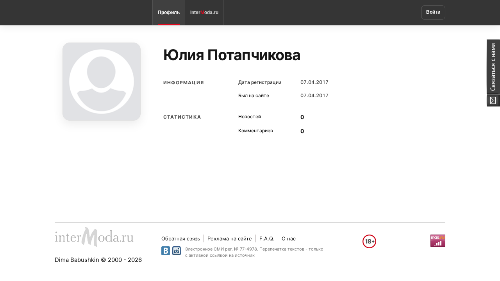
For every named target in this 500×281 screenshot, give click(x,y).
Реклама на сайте (229, 238)
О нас (289, 238)
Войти (433, 12)
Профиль (169, 12)
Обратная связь (180, 238)
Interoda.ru (204, 12)
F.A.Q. (266, 238)
